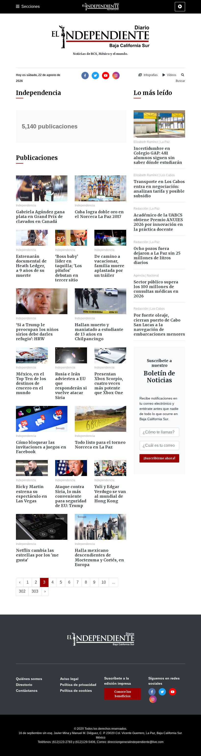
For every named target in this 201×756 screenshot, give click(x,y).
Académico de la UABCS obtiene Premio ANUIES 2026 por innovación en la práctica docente (158, 222)
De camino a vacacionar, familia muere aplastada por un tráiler (109, 266)
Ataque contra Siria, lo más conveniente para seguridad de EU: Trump (70, 496)
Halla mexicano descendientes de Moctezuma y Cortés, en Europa (99, 557)
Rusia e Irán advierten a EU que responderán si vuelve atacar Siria (71, 385)
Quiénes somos (29, 679)
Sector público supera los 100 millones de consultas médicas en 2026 (156, 289)
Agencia (139, 275)
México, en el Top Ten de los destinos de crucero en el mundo (31, 383)
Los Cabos (167, 175)
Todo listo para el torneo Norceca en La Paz (100, 444)
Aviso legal (69, 679)
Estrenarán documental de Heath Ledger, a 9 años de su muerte (31, 266)
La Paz (165, 142)
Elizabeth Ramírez (146, 142)
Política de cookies (76, 691)
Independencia (26, 205)
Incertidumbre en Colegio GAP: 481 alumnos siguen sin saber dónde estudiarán (158, 155)
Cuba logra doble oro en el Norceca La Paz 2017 (99, 214)
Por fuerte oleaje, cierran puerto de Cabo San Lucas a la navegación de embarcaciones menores (159, 325)
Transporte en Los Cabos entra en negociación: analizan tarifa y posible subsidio (159, 188)
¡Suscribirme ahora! (159, 458)
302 (22, 591)
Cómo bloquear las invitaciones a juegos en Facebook (41, 447)
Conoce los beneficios (122, 694)
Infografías (150, 75)
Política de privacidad (78, 685)
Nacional (153, 275)
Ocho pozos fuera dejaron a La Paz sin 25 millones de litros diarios (157, 255)
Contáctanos (27, 691)
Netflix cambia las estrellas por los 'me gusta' (37, 555)
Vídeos (171, 75)
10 (103, 582)
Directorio (24, 685)
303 (35, 591)
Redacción (141, 208)
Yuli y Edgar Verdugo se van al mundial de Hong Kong (110, 493)
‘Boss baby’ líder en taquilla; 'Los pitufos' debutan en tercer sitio (68, 268)
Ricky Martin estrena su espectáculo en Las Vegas (31, 493)
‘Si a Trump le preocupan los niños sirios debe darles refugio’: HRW (37, 331)
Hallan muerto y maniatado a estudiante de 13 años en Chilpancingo (99, 331)
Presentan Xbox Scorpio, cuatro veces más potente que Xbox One (108, 383)
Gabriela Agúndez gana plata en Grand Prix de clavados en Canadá (40, 216)
